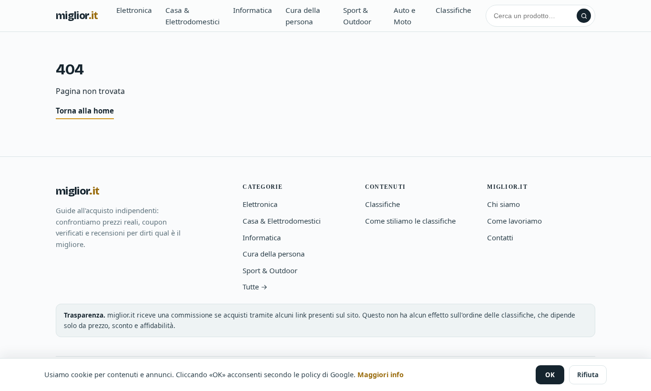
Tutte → (255, 286)
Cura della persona (302, 15)
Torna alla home (85, 110)
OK (550, 374)
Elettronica (134, 10)
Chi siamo (503, 204)
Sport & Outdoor (357, 15)
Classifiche (453, 10)
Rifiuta (588, 374)
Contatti (500, 237)
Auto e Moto (405, 15)
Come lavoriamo (514, 221)
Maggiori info (380, 374)
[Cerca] (584, 16)
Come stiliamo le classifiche (410, 221)
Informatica (252, 10)
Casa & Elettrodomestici (192, 15)
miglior (77, 16)
